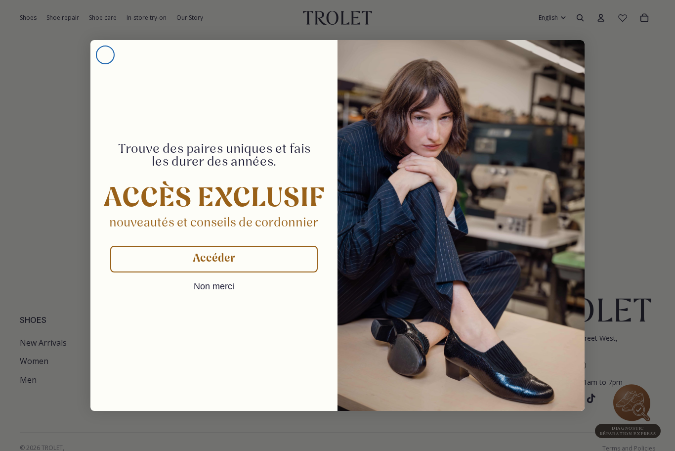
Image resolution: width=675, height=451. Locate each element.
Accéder (214, 259)
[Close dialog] (105, 55)
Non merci (214, 286)
